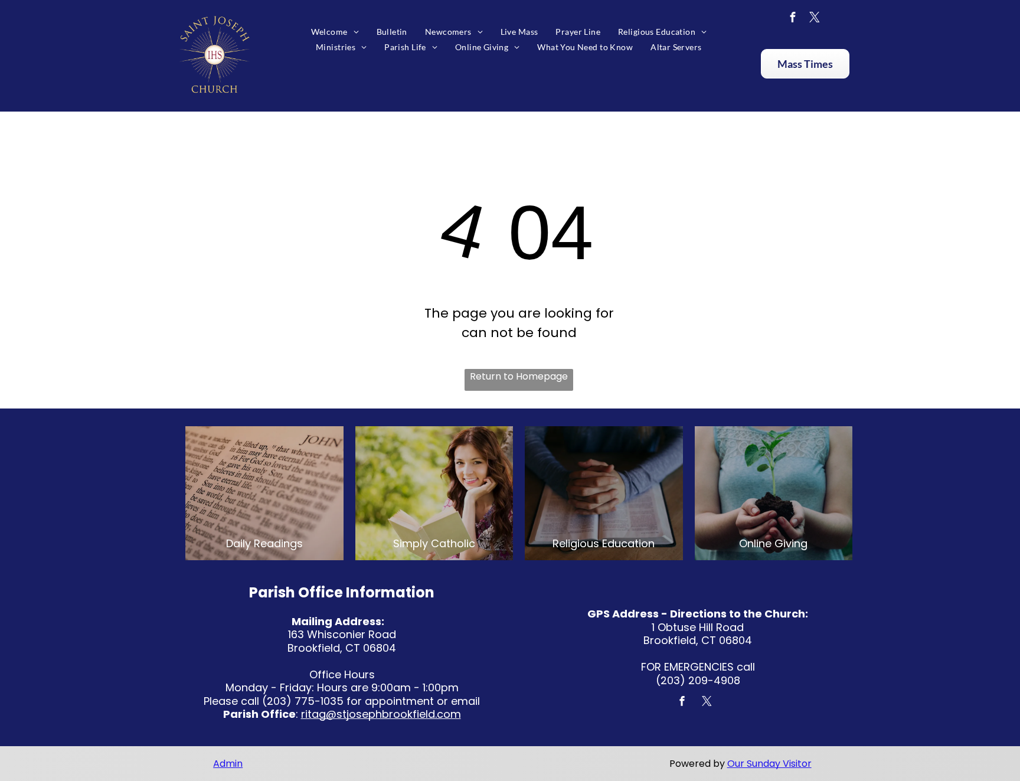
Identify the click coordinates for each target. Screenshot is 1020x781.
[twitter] (814, 18)
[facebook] (792, 18)
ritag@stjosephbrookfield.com (381, 714)
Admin (228, 763)
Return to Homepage (519, 376)
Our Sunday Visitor (769, 763)
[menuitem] (335, 32)
